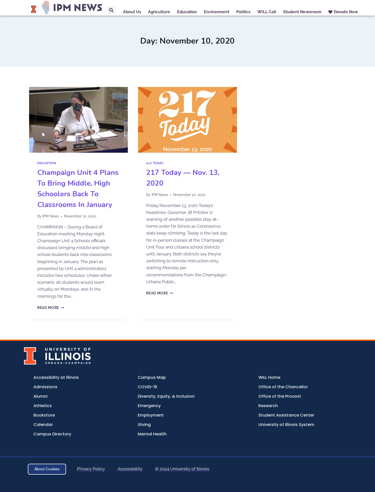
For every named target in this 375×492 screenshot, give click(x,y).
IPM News (50, 216)
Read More (50, 308)
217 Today (155, 163)
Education (46, 163)
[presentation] (78, 120)
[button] (111, 10)
